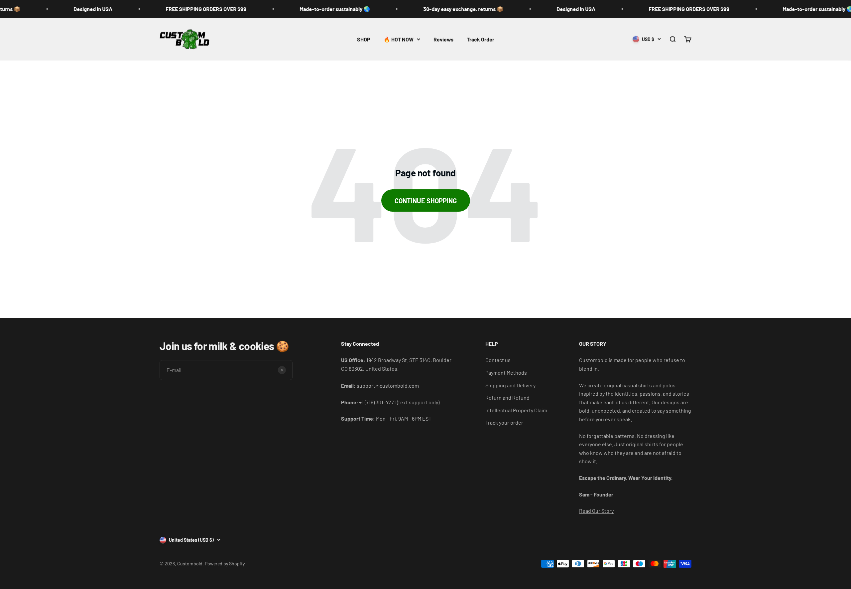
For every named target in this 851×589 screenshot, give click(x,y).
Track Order (480, 39)
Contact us (498, 360)
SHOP (363, 39)
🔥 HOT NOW (399, 39)
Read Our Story (596, 510)
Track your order (504, 422)
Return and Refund (507, 397)
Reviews (443, 39)
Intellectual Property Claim (516, 410)
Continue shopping (426, 201)
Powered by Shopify (225, 563)
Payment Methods (506, 372)
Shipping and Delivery (510, 385)
